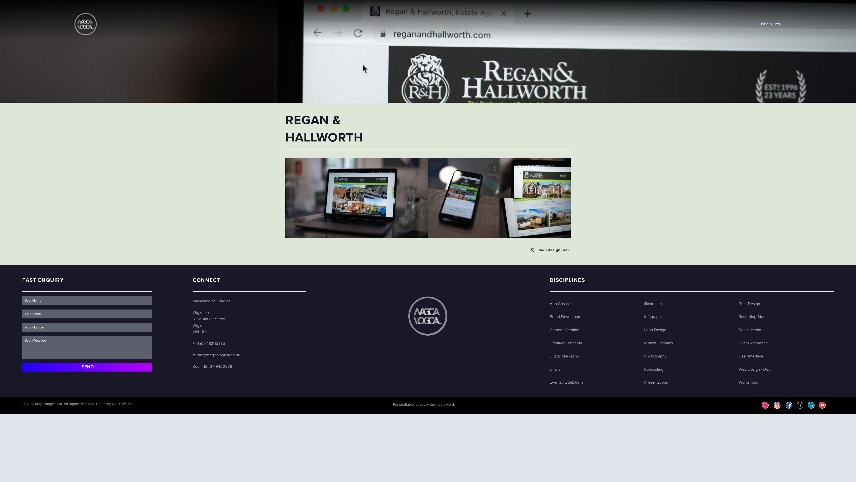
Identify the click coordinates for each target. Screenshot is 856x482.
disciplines (567, 280)
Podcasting (653, 369)
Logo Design (655, 329)
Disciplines (770, 23)
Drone (555, 369)
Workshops (748, 382)
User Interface (751, 356)
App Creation (561, 303)
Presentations (656, 382)
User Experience (753, 343)
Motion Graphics (658, 343)
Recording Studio (754, 316)
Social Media (750, 329)
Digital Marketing (564, 356)
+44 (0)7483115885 (209, 343)
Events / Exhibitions (566, 382)
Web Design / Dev (754, 369)
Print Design (749, 303)
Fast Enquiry (43, 280)
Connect (206, 280)
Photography (655, 356)
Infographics (654, 316)
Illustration (653, 303)
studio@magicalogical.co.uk (216, 355)
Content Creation (564, 329)
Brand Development (567, 316)
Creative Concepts (566, 343)
